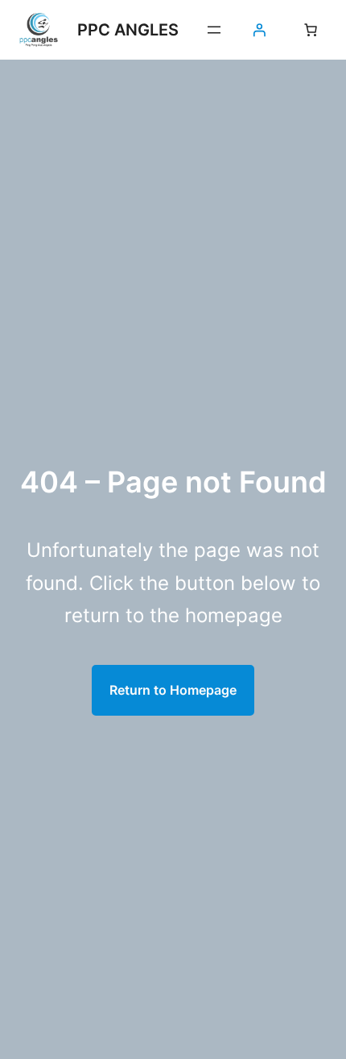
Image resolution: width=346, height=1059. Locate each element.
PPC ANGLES (128, 29)
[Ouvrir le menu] (214, 29)
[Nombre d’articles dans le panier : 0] (311, 30)
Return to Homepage (173, 690)
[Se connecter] (259, 30)
